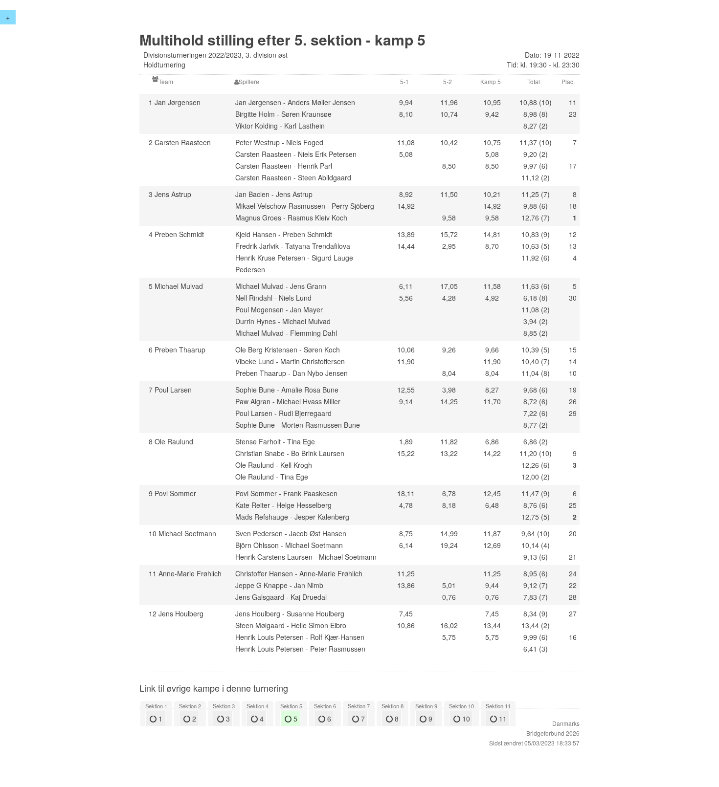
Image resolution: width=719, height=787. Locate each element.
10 (465, 718)
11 (502, 718)
